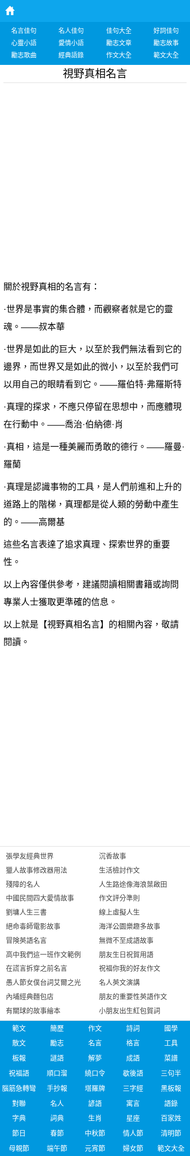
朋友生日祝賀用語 (126, 954)
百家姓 (171, 1118)
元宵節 (95, 1148)
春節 (57, 1133)
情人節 (133, 1133)
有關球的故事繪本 (33, 1010)
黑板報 (171, 1088)
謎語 (57, 1058)
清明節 (171, 1133)
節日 (19, 1133)
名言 (95, 1043)
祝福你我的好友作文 (129, 968)
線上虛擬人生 (119, 912)
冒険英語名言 (26, 940)
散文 (19, 1043)
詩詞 (133, 1028)
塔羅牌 (95, 1088)
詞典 (57, 1118)
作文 (95, 1028)
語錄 (171, 1103)
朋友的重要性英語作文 (133, 996)
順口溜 (57, 1073)
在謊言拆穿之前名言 (36, 968)
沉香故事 (112, 856)
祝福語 (19, 1073)
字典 (19, 1118)
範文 (19, 1028)
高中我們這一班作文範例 (43, 954)
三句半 (171, 1073)
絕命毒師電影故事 (33, 926)
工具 (171, 1043)
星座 (133, 1118)
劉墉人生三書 (26, 912)
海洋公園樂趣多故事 (129, 926)
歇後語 (133, 1073)
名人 (57, 1103)
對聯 (19, 1103)
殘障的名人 (23, 884)
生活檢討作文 (119, 870)
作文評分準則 (119, 898)
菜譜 (171, 1058)
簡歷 (57, 1028)
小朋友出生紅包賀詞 (129, 1010)
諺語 (95, 1103)
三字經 (133, 1088)
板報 (19, 1058)
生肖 (95, 1118)
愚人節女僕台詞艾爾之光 (43, 982)
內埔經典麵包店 (30, 996)
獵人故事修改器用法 (36, 870)
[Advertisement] (95, 178)
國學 (171, 1028)
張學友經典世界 (30, 856)
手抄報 (57, 1088)
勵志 (57, 1043)
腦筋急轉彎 (19, 1088)
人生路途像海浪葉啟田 (133, 884)
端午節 (57, 1148)
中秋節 (95, 1133)
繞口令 (95, 1073)
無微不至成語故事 (126, 940)
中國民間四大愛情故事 (40, 898)
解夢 (95, 1058)
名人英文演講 (119, 982)
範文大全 (171, 1148)
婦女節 (133, 1148)
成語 (133, 1058)
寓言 (133, 1103)
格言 (133, 1043)
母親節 (19, 1148)
